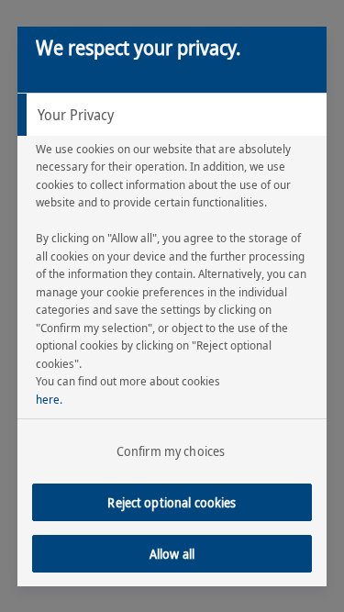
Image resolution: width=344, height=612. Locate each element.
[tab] (172, 115)
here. (49, 399)
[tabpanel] (175, 297)
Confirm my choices (171, 451)
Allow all (172, 553)
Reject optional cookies (171, 502)
